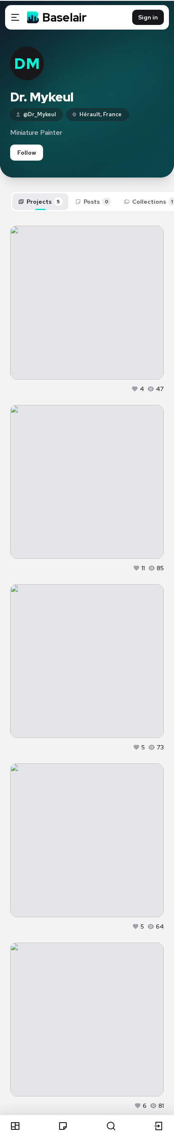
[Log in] (159, 1126)
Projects (43, 201)
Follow (26, 152)
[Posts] (63, 1126)
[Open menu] (15, 17)
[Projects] (15, 1126)
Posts (96, 201)
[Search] (111, 1126)
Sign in (148, 17)
